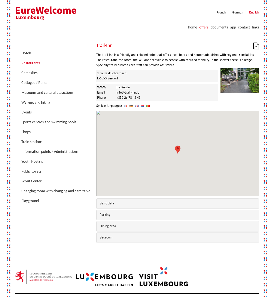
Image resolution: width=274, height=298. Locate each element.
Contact (244, 27)
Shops (26, 132)
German (237, 12)
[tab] (178, 204)
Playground (30, 201)
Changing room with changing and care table (55, 191)
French (221, 12)
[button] (177, 149)
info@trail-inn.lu (127, 92)
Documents (219, 27)
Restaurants (30, 63)
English (254, 12)
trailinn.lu (123, 87)
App (233, 27)
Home (192, 27)
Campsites (29, 73)
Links (255, 27)
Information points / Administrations (49, 152)
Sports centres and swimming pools (48, 122)
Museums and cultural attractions (47, 93)
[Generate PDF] (256, 47)
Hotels (26, 53)
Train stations (31, 142)
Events (26, 112)
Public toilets (31, 172)
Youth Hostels (32, 162)
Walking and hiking (35, 103)
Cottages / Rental (34, 83)
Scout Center (31, 181)
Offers (203, 27)
